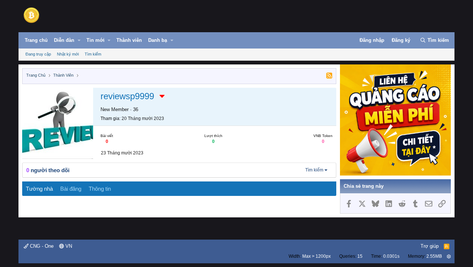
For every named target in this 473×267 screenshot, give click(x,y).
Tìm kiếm (93, 54)
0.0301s (391, 256)
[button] (79, 40)
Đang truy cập (38, 54)
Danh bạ (157, 40)
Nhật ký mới (68, 54)
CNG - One (41, 246)
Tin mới (95, 40)
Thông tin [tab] (100, 189)
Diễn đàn (64, 40)
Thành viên (129, 40)
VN (68, 246)
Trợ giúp (430, 246)
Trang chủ (36, 40)
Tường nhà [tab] (39, 189)
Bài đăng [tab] (70, 189)
